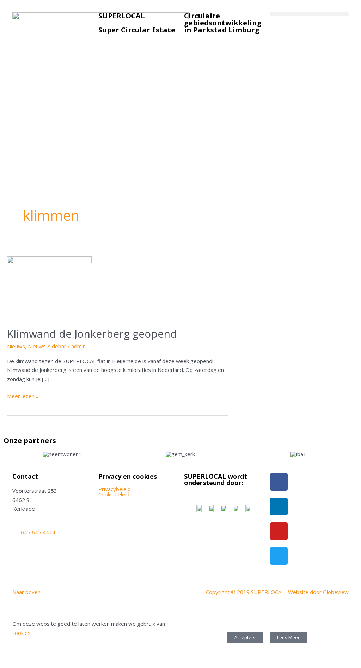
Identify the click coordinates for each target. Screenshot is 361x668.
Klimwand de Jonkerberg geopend (92, 333)
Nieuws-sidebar (47, 346)
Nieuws (16, 346)
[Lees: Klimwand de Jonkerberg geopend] (49, 287)
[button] (309, 14)
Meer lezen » (23, 395)
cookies (21, 632)
